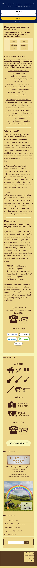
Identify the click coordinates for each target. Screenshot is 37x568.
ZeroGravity (29, 553)
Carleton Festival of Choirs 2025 (12, 527)
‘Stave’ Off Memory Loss (10, 534)
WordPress (31, 561)
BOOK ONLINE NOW (18, 443)
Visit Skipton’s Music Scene (11, 520)
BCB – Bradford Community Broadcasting (14, 524)
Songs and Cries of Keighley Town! (13, 531)
